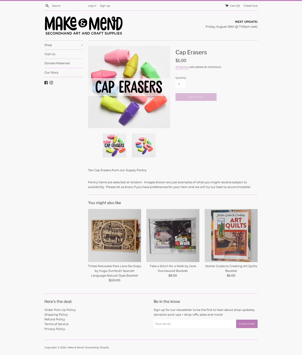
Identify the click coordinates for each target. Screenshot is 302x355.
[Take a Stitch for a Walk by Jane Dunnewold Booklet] (172, 235)
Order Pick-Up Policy (60, 310)
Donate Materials (57, 63)
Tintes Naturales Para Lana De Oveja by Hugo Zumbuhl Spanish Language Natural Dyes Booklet (114, 270)
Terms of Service (56, 324)
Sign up (105, 5)
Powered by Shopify (97, 347)
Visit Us (49, 54)
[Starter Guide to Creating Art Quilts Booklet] (231, 235)
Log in (92, 5)
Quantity (180, 77)
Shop (63, 45)
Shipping (181, 67)
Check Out (251, 5)
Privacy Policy (54, 329)
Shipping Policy (56, 314)
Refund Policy (54, 319)
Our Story (51, 72)
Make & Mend (75, 347)
